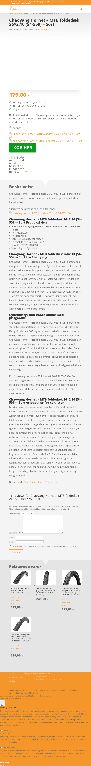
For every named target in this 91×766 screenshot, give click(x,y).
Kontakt (12, 681)
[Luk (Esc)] (8, 762)
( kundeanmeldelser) (32, 172)
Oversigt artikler (29, 673)
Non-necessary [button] (6, 745)
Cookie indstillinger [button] (71, 696)
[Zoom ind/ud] (1, 762)
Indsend (16, 552)
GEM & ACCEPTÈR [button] (7, 759)
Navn (12, 537)
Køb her (22, 147)
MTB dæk (44, 29)
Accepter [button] (85, 696)
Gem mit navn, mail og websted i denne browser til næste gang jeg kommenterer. (44, 546)
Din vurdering (14, 514)
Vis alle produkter (16, 677)
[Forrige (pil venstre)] (1, 765)
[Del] (6, 762)
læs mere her (35, 122)
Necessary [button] (4, 728)
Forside (12, 673)
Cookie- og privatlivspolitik (19, 684)
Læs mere (57, 696)
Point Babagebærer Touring (39, 482)
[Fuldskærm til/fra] (3, 762)
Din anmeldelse (16, 533)
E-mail (12, 542)
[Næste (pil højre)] (3, 765)
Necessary (7, 731)
